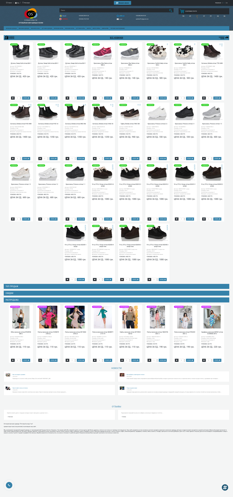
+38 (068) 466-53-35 (141, 15)
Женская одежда (24, 28)
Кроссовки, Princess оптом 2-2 (157, 124)
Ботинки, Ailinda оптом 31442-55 (103, 124)
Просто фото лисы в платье (20, 388)
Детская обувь (80, 28)
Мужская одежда (11, 28)
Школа (89, 28)
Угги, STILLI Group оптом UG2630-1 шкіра (75, 245)
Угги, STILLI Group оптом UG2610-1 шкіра (185, 185)
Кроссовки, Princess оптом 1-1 (75, 184)
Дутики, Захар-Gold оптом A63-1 (75, 63)
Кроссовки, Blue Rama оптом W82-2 (103, 64)
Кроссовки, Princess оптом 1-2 (48, 184)
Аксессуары (96, 28)
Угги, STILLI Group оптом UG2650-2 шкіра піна (157, 245)
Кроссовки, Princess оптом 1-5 (212, 124)
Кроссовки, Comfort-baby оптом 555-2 (157, 64)
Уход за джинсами (132, 388)
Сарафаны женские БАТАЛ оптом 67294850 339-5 (212, 333)
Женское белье (35, 28)
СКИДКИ (9, 293)
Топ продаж (12, 286)
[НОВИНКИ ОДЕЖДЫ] (6, 37)
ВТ (190, 16)
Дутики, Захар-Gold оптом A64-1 (21, 63)
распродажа (12, 300)
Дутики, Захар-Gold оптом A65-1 (48, 63)
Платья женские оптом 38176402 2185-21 (75, 333)
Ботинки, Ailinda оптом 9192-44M (20, 124)
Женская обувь (69, 28)
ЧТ (204, 16)
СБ (218, 16)
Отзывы (116, 406)
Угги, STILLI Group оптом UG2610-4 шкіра (103, 185)
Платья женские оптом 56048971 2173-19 (102, 333)
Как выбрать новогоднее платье (135, 374)
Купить (25, 98)
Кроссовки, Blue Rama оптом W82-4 (130, 64)
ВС (224, 16)
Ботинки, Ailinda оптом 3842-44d (75, 124)
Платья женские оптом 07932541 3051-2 (184, 333)
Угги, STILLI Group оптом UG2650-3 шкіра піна (130, 245)
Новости (116, 368)
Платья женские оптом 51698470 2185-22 (48, 333)
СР (197, 16)
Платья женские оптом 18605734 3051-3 (157, 333)
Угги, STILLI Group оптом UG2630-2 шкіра (212, 185)
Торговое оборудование (117, 28)
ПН (183, 16)
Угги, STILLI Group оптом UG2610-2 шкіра (157, 185)
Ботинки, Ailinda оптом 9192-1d (48, 124)
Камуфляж (105, 28)
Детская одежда (47, 28)
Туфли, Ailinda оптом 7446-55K (130, 124)
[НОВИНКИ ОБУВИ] (226, 37)
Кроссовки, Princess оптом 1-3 (21, 184)
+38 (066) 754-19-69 (84, 19)
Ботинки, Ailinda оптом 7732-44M (212, 63)
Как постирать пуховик (18, 374)
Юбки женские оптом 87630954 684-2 (21, 333)
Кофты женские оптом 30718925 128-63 (130, 333)
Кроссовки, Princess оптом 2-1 (185, 124)
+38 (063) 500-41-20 (84, 15)
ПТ (211, 16)
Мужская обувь (58, 28)
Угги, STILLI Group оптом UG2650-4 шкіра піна (103, 245)
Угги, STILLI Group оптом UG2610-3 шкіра (130, 185)
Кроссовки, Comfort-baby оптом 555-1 (185, 64)
